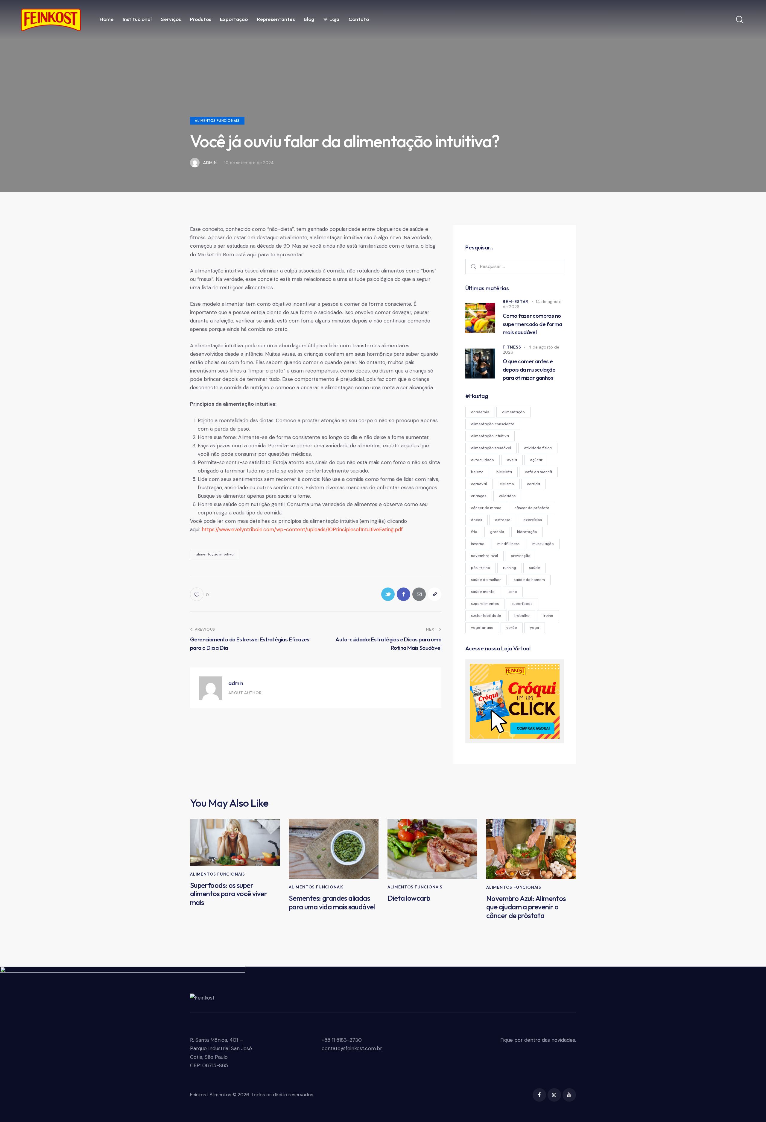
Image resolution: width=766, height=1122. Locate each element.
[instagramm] (554, 1095)
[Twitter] (388, 594)
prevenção (521, 555)
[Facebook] (403, 594)
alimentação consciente (492, 423)
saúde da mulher (486, 579)
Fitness (512, 347)
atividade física (538, 447)
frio (474, 531)
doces (476, 519)
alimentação (513, 411)
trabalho (522, 615)
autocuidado (482, 459)
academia (480, 411)
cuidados (507, 495)
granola (497, 531)
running (509, 567)
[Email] (419, 594)
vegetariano (482, 627)
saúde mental (483, 591)
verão (511, 627)
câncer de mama (486, 507)
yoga (534, 627)
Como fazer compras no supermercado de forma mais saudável (532, 324)
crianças (478, 495)
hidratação (527, 531)
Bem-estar (515, 301)
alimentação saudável (491, 447)
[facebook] (539, 1095)
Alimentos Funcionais (217, 121)
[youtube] (569, 1095)
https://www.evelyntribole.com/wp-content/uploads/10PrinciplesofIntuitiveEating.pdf (302, 529)
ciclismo (507, 483)
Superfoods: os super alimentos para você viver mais (228, 894)
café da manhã (538, 471)
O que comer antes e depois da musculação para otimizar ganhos (529, 369)
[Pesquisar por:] (514, 266)
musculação (543, 543)
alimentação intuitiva (215, 554)
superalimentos (485, 603)
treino (547, 615)
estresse (502, 519)
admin (235, 683)
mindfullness (508, 543)
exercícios (532, 519)
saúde (534, 567)
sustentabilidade (486, 615)
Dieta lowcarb (408, 898)
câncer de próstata (531, 507)
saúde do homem (529, 579)
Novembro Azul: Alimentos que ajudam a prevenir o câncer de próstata (526, 907)
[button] (199, 594)
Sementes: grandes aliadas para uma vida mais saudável (332, 902)
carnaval (479, 483)
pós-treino (480, 567)
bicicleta (504, 471)
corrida (533, 483)
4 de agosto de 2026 (531, 349)
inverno (477, 543)
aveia (512, 459)
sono (512, 591)
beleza (477, 471)
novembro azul (484, 555)
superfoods (522, 603)
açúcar (536, 459)
